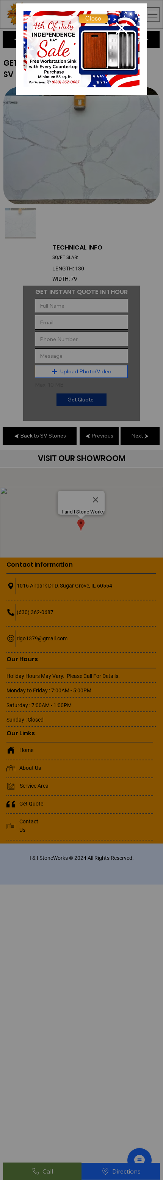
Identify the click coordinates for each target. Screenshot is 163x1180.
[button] (93, 18)
